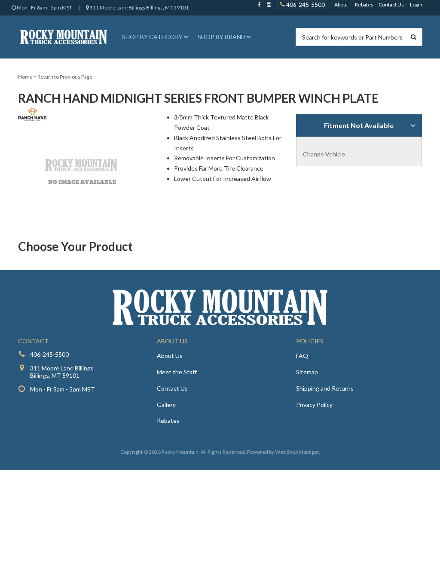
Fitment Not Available (359, 125)
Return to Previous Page (64, 76)
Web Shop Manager (297, 452)
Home (25, 76)
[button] (154, 36)
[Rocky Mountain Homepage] (64, 36)
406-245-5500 (305, 4)
